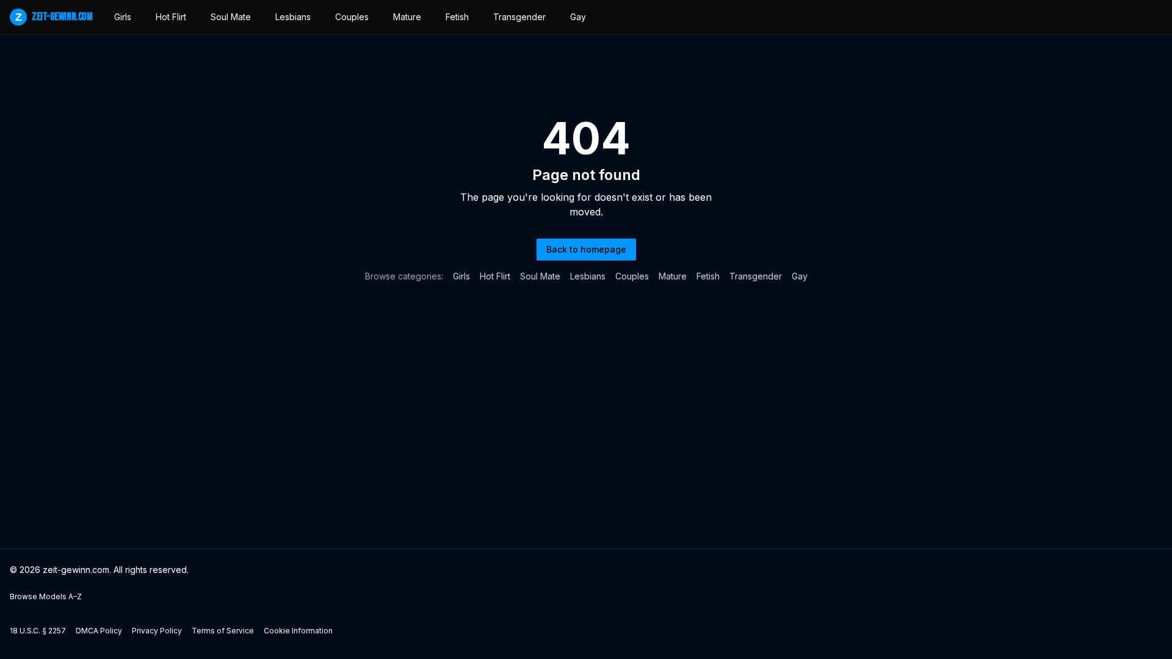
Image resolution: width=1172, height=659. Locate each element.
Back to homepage (586, 249)
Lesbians (293, 17)
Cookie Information (298, 630)
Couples (352, 17)
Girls (122, 17)
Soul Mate (231, 17)
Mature (407, 17)
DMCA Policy (99, 630)
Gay (578, 17)
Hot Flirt (171, 17)
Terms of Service (223, 630)
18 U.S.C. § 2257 (38, 630)
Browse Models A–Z (46, 596)
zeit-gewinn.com (53, 16)
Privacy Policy (157, 630)
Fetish (457, 17)
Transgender (519, 17)
